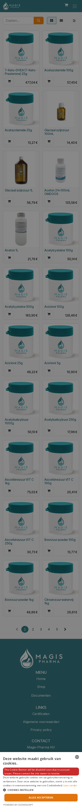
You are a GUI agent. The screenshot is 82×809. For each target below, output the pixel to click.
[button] (41, 789)
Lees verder (70, 785)
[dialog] (41, 780)
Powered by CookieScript (18, 804)
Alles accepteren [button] (41, 797)
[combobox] (77, 757)
